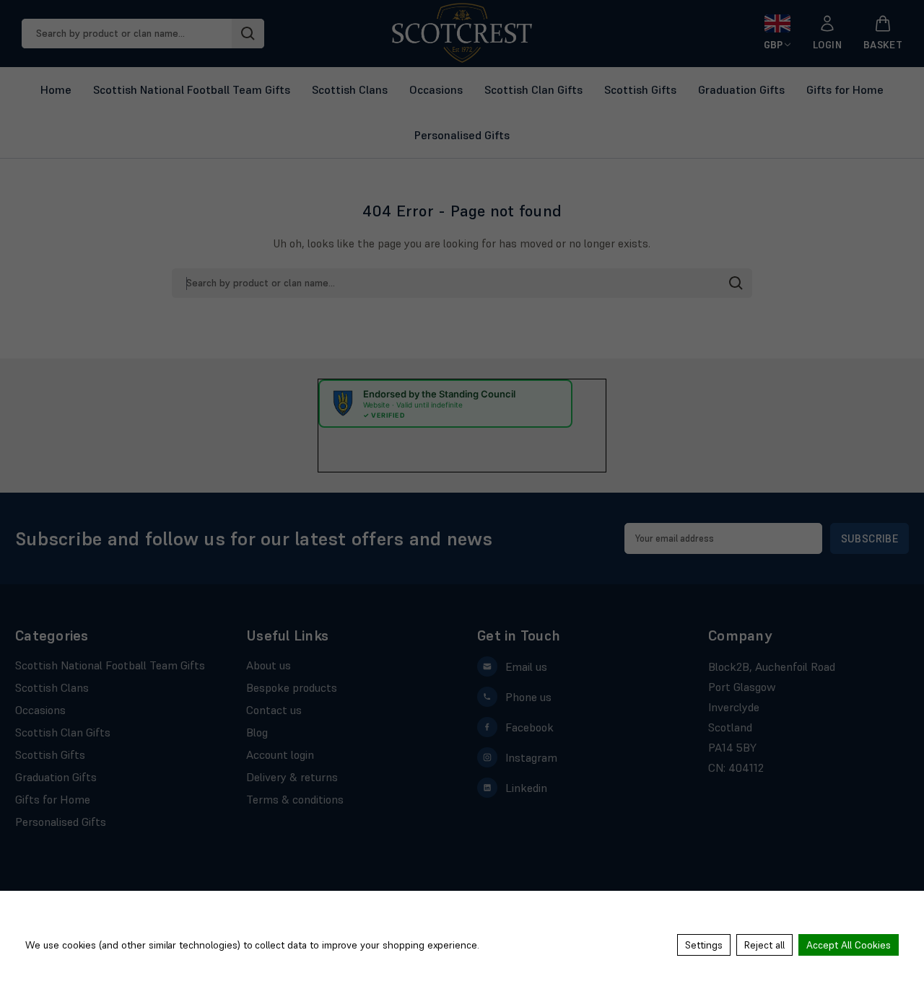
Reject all (764, 944)
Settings (704, 944)
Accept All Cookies (848, 944)
